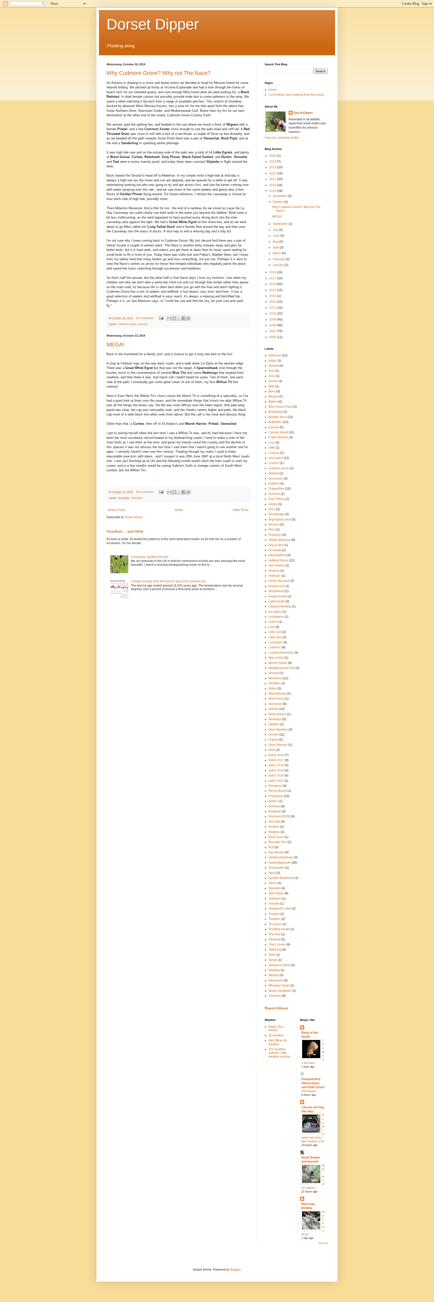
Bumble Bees (277, 417)
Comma (273, 453)
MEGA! (115, 344)
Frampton (275, 535)
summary (274, 898)
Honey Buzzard (279, 581)
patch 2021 (276, 781)
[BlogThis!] (174, 318)
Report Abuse (276, 1008)
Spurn (272, 883)
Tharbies (274, 919)
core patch (275, 458)
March (277, 253)
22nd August (308, 1090)
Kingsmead (276, 591)
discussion (275, 478)
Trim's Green (277, 944)
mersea (142, 324)
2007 (273, 331)
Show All (323, 1243)
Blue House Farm (280, 406)
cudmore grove (127, 324)
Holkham (274, 576)
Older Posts (240, 510)
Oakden (273, 724)
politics (273, 801)
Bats (271, 386)
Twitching (274, 949)
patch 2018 (276, 765)
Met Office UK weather (277, 1042)
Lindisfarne (276, 616)
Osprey (273, 739)
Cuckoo (273, 463)
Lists (271, 627)
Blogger (235, 1269)
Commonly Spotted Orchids (149, 557)
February (279, 259)
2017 (273, 278)
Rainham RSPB (279, 816)
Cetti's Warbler (278, 437)
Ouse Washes (278, 745)
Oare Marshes (278, 729)
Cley (271, 442)
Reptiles (274, 832)
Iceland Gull (276, 586)
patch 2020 (276, 775)
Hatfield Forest (278, 560)
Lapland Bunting (279, 606)
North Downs (277, 714)
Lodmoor (274, 647)
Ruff (271, 847)
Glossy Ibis (275, 545)
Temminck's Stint (279, 908)
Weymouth (275, 980)
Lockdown (275, 642)
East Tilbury (276, 499)
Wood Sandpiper (280, 991)
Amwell (273, 366)
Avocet (273, 381)
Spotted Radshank (281, 878)
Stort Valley (276, 893)
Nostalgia (123, 497)
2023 (273, 167)
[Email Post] (161, 318)
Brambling (275, 411)
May (276, 241)
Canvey (273, 427)
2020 (273, 185)
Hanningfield (277, 555)
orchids (273, 734)
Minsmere (275, 678)
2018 (273, 272)
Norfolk (273, 709)
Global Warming (279, 540)
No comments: (145, 318)
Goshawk (274, 550)
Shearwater (276, 867)
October (278, 202)
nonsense (275, 704)
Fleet (271, 529)
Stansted (274, 888)
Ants (271, 371)
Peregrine (275, 786)
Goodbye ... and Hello (125, 531)
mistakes (274, 683)
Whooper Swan (279, 985)
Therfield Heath (279, 929)
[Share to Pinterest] (188, 318)
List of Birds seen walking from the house (296, 94)
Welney (273, 975)
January (279, 265)
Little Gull (274, 632)
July (276, 230)
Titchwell (274, 939)
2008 (273, 325)
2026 (273, 156)
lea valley (275, 611)
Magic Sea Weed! (275, 1028)
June (276, 235)
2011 (273, 307)
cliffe (271, 447)
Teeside (273, 903)
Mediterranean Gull (281, 668)
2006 (273, 337)
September (281, 224)
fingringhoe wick (279, 519)
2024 (273, 161)
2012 (273, 301)
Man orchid (276, 657)
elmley (273, 504)
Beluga (273, 396)
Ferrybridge (276, 514)
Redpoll (273, 826)
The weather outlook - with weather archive (279, 1053)
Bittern (272, 401)
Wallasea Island (279, 965)
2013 (273, 296)
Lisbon (273, 621)
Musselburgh (277, 693)
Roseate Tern (277, 842)
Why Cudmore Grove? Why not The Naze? (158, 73)
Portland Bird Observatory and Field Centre (313, 1083)
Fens (271, 509)
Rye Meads (276, 852)
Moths (272, 688)
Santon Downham (280, 857)
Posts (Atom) (133, 517)
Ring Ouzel (276, 837)
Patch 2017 (276, 760)
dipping (273, 473)
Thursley (274, 934)
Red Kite (274, 821)
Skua (272, 873)
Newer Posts (116, 510)
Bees (272, 391)
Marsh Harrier (277, 663)
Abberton (274, 355)
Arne (271, 376)
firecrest (273, 524)
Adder (272, 360)
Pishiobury (275, 796)
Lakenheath (276, 601)
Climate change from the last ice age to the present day (168, 581)
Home (179, 510)
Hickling (274, 570)
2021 (273, 179)
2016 (273, 284)
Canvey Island (278, 432)
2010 (273, 313)
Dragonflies (276, 488)
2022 (273, 173)
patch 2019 (276, 770)
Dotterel (273, 483)
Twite (272, 955)
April (276, 247)
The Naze (275, 924)
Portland (274, 806)
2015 (273, 290)
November (280, 196)
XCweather (276, 1035)
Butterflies (275, 422)
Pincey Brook (277, 791)
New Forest (276, 698)
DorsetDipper (303, 113)
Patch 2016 (276, 755)
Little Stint (275, 637)
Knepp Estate (277, 596)
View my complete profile (282, 137)
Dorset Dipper (152, 24)
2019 (273, 191)
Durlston (274, 494)
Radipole (274, 811)
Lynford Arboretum (281, 652)
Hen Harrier (276, 565)
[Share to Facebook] (183, 318)
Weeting (274, 970)
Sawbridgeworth (279, 862)
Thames (274, 914)
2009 (273, 319)
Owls (271, 750)
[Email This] (169, 318)
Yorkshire (136, 497)
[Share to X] (178, 318)
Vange (272, 960)
